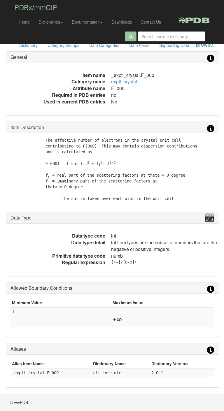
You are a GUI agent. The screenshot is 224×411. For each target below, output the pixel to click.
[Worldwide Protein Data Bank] (194, 19)
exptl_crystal (124, 81)
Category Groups (63, 45)
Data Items (139, 45)
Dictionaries (49, 22)
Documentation (86, 22)
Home (24, 22)
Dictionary (28, 45)
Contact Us (151, 22)
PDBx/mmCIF (35, 7)
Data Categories (104, 45)
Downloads (121, 22)
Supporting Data (174, 45)
